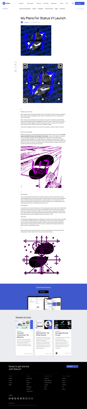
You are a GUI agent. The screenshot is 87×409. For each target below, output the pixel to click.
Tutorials (46, 384)
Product (34, 8)
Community (62, 8)
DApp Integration (47, 380)
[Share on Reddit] (15, 70)
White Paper (29, 387)
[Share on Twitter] (15, 64)
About (61, 3)
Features (21, 3)
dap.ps (63, 380)
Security (39, 3)
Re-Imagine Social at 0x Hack (61, 334)
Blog (67, 3)
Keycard (64, 378)
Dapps (56, 8)
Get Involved (30, 3)
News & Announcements (25, 8)
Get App (10, 382)
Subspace (64, 384)
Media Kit (28, 382)
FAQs (45, 389)
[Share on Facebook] (15, 67)
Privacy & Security (49, 8)
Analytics (28, 389)
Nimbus (63, 389)
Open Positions (30, 391)
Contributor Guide (48, 382)
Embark (63, 382)
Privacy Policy (11, 403)
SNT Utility (46, 3)
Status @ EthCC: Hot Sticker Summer (42, 334)
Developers (53, 3)
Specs (45, 387)
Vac (63, 387)
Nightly (10, 384)
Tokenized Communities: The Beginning (23, 335)
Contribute (5, 8)
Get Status (78, 3)
